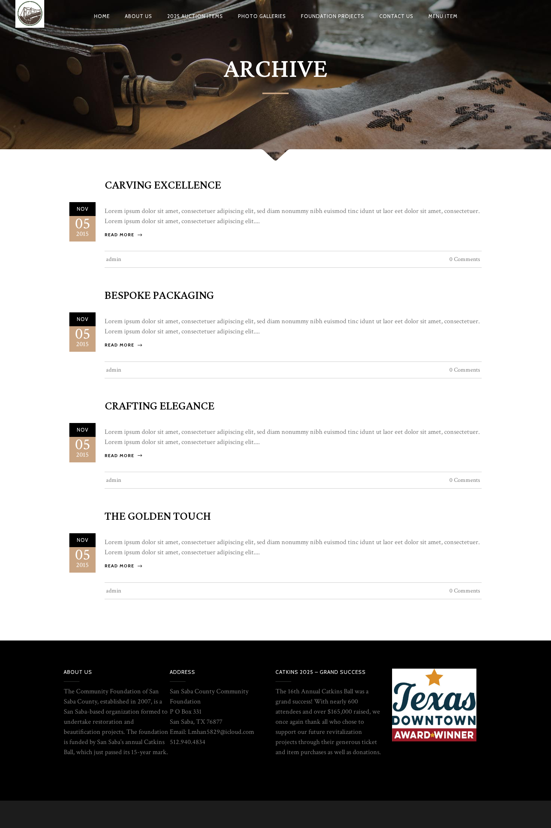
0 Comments (464, 259)
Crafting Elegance (159, 406)
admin (113, 259)
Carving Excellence (163, 185)
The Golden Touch (158, 516)
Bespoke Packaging (159, 295)
